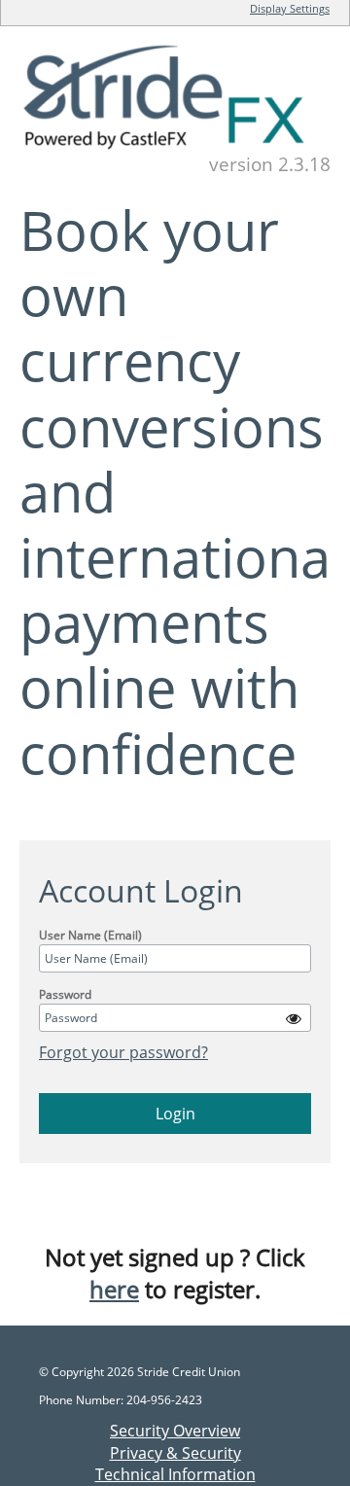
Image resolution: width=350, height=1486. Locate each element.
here (114, 1289)
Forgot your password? (123, 1052)
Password (65, 994)
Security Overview (175, 1430)
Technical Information (175, 1474)
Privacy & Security (175, 1453)
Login (175, 1113)
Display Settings (290, 8)
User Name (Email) (90, 935)
